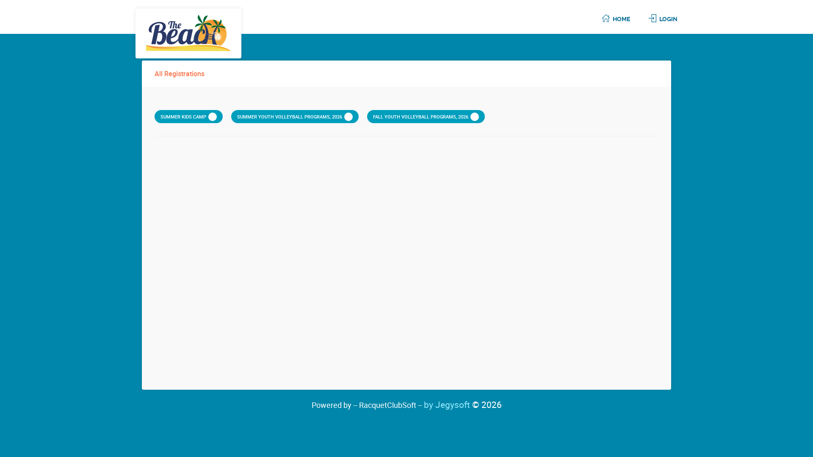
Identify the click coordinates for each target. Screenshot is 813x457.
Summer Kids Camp (183, 116)
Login (668, 19)
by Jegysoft (463, 404)
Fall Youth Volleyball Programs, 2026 (420, 116)
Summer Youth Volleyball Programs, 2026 (289, 116)
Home (621, 19)
